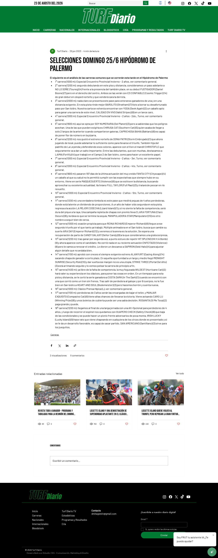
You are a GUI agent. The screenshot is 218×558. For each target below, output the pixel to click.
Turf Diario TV (69, 511)
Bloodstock (38, 528)
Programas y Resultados (74, 519)
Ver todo (180, 373)
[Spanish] (160, 3)
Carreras (55, 334)
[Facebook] (190, 3)
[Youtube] (210, 3)
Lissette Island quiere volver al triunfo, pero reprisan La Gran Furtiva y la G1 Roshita (161, 412)
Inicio (35, 511)
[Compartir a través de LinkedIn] (67, 345)
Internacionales (40, 523)
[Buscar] (145, 3)
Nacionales (38, 519)
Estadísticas (68, 515)
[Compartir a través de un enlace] (74, 345)
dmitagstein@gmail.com (103, 513)
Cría (64, 523)
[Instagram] (183, 3)
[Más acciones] (166, 51)
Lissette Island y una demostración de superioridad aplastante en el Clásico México (108, 412)
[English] (169, 3)
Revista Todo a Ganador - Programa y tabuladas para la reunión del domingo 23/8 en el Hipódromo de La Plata (56, 412)
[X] (196, 3)
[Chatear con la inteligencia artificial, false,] (211, 551)
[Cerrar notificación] (213, 535)
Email (144, 519)
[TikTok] (203, 3)
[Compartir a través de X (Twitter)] (59, 345)
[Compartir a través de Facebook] (51, 345)
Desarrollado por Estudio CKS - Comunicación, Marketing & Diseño (58, 553)
